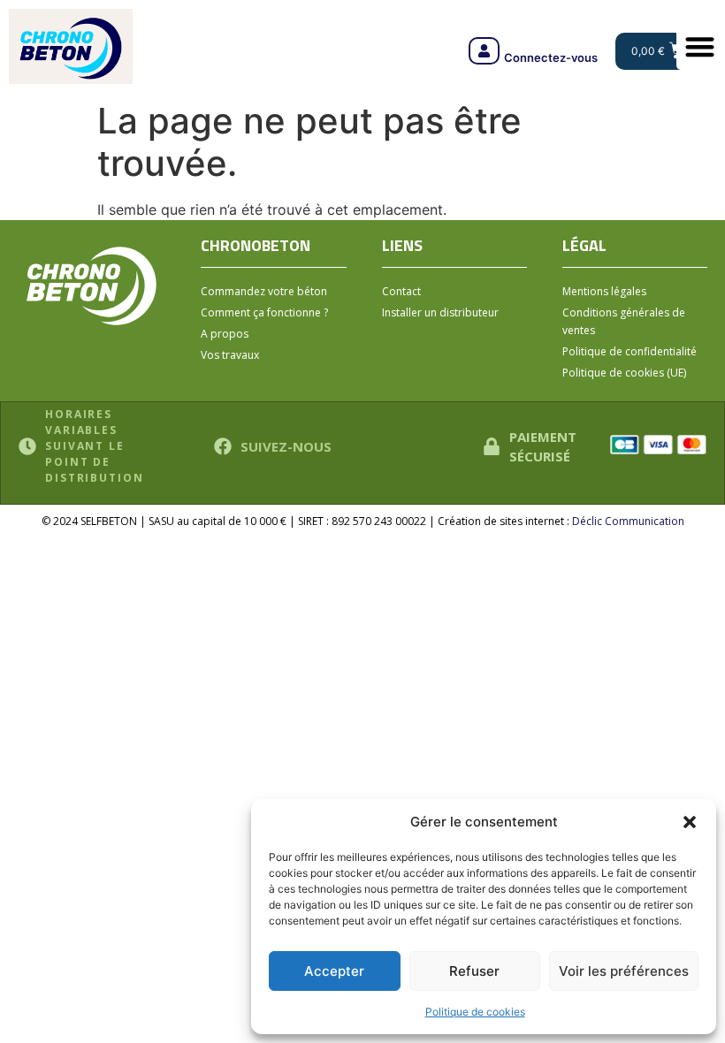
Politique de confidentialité (629, 351)
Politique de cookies (475, 1011)
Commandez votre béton (264, 291)
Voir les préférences (624, 971)
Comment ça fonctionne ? (264, 312)
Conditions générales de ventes (623, 321)
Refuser (474, 971)
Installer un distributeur (440, 312)
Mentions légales (604, 291)
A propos (224, 333)
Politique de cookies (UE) (624, 372)
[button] (689, 822)
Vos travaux (230, 354)
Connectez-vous (551, 57)
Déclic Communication (628, 521)
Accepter (334, 971)
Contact (401, 291)
